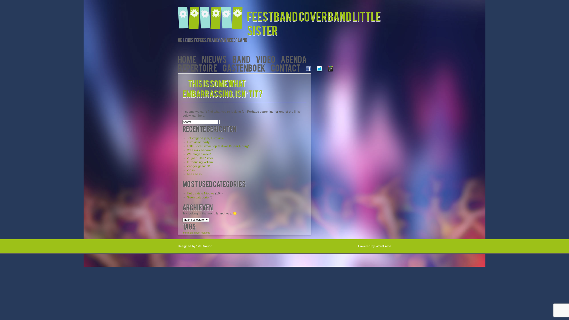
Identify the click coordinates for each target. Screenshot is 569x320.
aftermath (187, 232)
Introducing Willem (200, 162)
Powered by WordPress (374, 246)
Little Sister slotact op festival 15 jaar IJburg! (218, 146)
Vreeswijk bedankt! (200, 150)
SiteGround (204, 246)
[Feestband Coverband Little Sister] (212, 15)
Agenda (294, 59)
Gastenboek (244, 67)
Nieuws (214, 59)
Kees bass (194, 174)
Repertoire (197, 67)
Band (241, 59)
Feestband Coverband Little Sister (314, 23)
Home (187, 59)
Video (265, 59)
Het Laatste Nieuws (200, 193)
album (197, 232)
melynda (205, 232)
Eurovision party (198, 142)
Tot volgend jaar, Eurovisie (205, 138)
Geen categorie (198, 197)
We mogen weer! (199, 154)
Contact (285, 67)
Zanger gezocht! (198, 166)
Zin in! (191, 170)
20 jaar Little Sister (200, 158)
